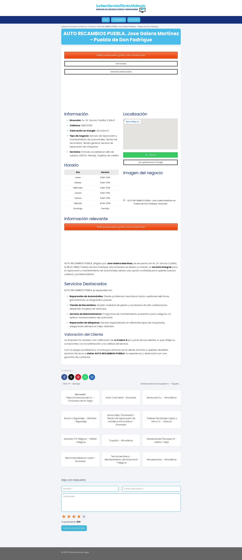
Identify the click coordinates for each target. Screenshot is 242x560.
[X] (71, 377)
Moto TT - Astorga (71, 383)
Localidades (119, 19)
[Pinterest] (78, 377)
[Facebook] (64, 377)
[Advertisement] (121, 91)
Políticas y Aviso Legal (79, 552)
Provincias (134, 19)
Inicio (105, 19)
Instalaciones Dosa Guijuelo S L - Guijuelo (160, 383)
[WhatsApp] (85, 377)
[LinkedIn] (92, 377)
